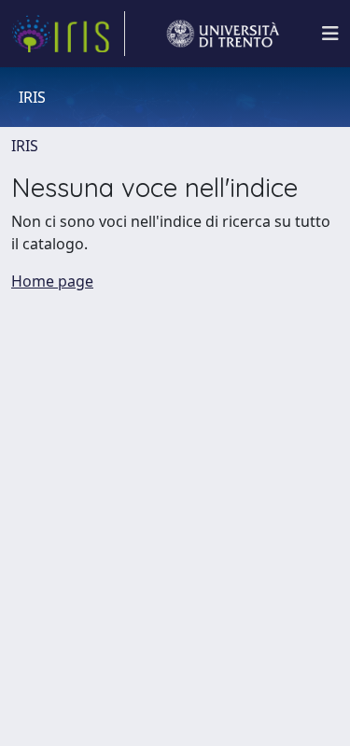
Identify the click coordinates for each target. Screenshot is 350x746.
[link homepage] (68, 33)
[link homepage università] (223, 33)
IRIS (24, 145)
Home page (52, 281)
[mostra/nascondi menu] (330, 33)
